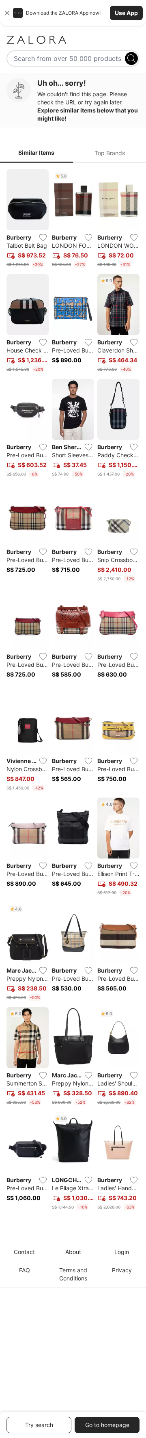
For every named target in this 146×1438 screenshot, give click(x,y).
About (73, 1251)
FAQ (24, 1270)
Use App (126, 12)
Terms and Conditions (73, 1274)
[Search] (131, 58)
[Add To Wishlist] (43, 238)
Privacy (122, 1270)
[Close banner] (7, 13)
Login (121, 1251)
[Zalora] (73, 40)
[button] (73, 13)
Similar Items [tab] (36, 152)
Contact (24, 1251)
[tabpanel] (73, 691)
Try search (39, 1424)
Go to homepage (107, 1424)
